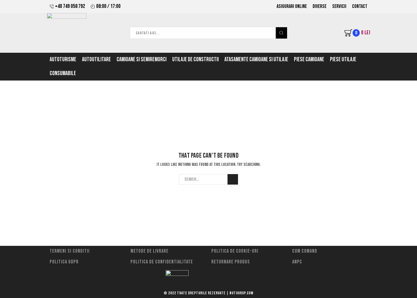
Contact (359, 6)
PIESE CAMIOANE (309, 59)
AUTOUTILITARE (96, 59)
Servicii (339, 6)
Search (233, 179)
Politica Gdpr (64, 262)
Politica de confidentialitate (161, 262)
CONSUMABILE (63, 73)
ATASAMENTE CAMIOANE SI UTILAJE (256, 59)
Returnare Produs (230, 262)
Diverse (320, 6)
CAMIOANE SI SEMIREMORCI (142, 59)
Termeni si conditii (70, 251)
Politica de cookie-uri (234, 251)
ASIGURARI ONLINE (292, 6)
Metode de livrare (149, 251)
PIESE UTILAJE (343, 59)
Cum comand (304, 251)
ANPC (297, 262)
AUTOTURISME (63, 59)
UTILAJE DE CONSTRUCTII (195, 59)
